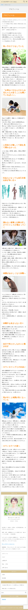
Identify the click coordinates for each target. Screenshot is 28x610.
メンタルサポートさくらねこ (9, 1)
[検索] (26, 592)
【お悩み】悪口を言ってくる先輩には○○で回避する (13, 585)
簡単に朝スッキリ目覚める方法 (8, 588)
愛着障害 (4, 599)
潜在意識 (4, 578)
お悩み (3, 574)
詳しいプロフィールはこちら (8, 544)
